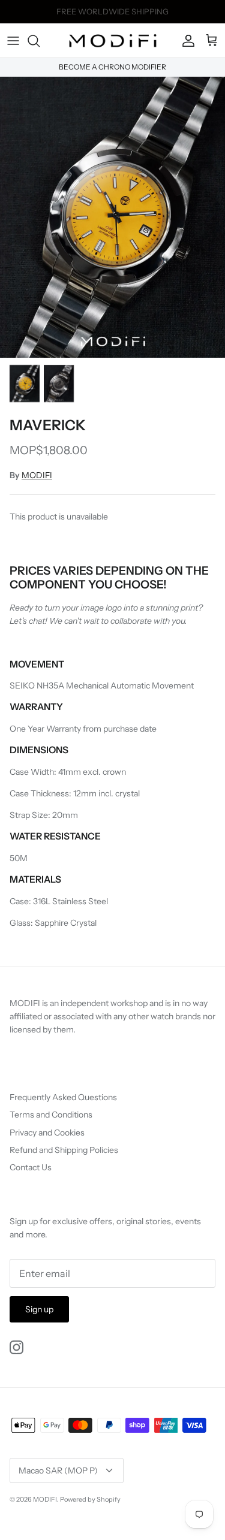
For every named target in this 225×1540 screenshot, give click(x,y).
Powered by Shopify (90, 1499)
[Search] (39, 41)
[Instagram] (16, 1347)
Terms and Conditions (51, 1114)
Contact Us (31, 1167)
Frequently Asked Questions (63, 1097)
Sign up (39, 1309)
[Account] (185, 41)
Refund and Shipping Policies (64, 1150)
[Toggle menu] (13, 41)
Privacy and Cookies (47, 1132)
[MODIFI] (113, 40)
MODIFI (37, 475)
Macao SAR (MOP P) (58, 1470)
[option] (112, 217)
